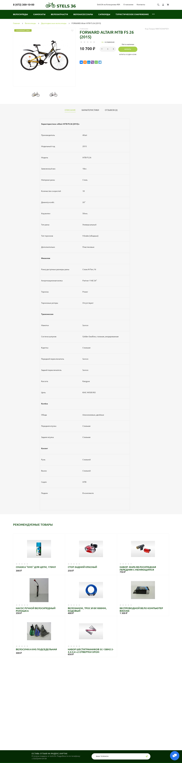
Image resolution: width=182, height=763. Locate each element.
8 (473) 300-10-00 (23, 4)
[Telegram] (100, 62)
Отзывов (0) (111, 110)
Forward (84, 29)
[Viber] (92, 62)
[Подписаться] (146, 756)
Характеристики (90, 110)
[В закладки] (72, 30)
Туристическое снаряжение (132, 14)
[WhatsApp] (96, 62)
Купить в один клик (128, 54)
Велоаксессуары (83, 14)
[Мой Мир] (88, 62)
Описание (70, 110)
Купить (128, 49)
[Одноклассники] (85, 62)
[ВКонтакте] (81, 62)
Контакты (141, 4)
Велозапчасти (59, 14)
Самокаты (39, 14)
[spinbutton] (107, 49)
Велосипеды (20, 14)
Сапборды (104, 14)
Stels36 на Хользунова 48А (108, 4)
